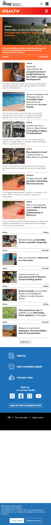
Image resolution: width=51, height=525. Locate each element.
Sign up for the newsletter (25, 405)
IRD (9, 417)
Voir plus (24, 342)
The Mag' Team (25, 378)
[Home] (12, 4)
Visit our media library (29, 367)
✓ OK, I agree (16, 521)
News (6, 57)
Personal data (21, 417)
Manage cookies (34, 521)
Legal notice (37, 417)
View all (21, 356)
